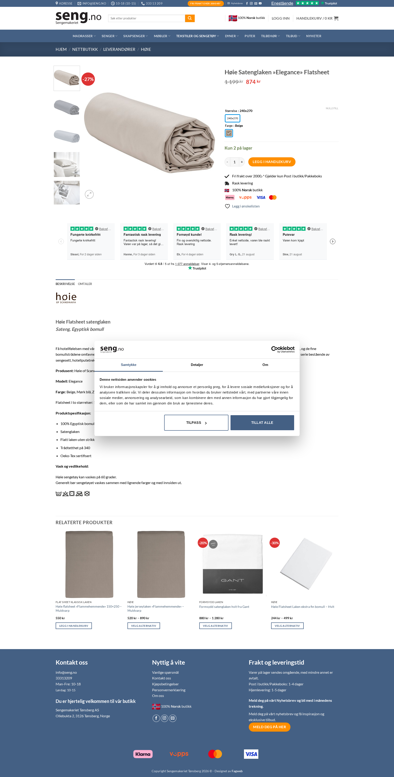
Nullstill (332, 108)
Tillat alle (262, 423)
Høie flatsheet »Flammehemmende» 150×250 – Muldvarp (89, 608)
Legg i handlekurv (272, 162)
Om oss (158, 695)
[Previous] (92, 132)
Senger (108, 36)
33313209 (64, 678)
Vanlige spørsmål (165, 672)
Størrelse (231, 111)
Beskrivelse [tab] (65, 284)
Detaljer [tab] (197, 365)
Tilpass (193, 423)
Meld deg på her (269, 727)
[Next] (209, 132)
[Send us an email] (255, 3)
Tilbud (291, 36)
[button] (281, 18)
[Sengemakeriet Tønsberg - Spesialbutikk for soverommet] (78, 18)
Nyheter (313, 36)
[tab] (85, 283)
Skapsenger (134, 36)
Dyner (230, 36)
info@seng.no (66, 672)
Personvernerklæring (168, 690)
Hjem (61, 49)
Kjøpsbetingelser (165, 684)
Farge (229, 125)
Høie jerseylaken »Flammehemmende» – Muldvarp (155, 608)
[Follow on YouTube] (260, 3)
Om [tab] (265, 365)
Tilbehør (269, 36)
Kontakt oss (161, 678)
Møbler (160, 36)
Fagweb (237, 771)
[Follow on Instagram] (251, 3)
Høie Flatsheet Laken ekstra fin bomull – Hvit (302, 607)
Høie (146, 49)
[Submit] (190, 18)
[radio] (233, 118)
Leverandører (119, 49)
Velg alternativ (143, 625)
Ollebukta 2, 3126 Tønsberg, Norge (83, 716)
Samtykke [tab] (129, 365)
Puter (250, 36)
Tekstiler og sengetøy (196, 36)
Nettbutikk (85, 49)
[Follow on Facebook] (247, 3)
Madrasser (83, 36)
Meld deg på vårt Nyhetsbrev (273, 700)
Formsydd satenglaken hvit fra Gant (224, 607)
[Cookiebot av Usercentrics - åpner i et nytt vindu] (275, 349)
